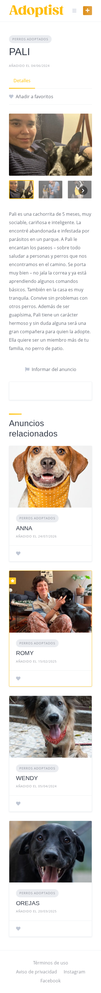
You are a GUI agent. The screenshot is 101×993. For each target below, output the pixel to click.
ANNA (24, 528)
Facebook (50, 981)
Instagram (74, 972)
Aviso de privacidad (36, 972)
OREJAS (28, 903)
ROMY (25, 653)
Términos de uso (50, 963)
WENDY (27, 778)
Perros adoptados (30, 39)
